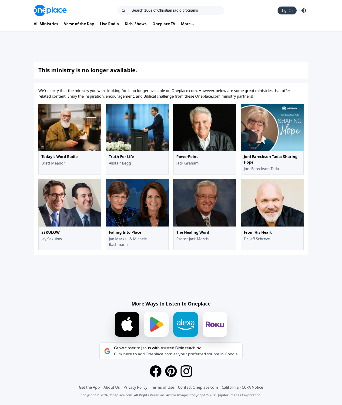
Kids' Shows (136, 23)
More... (187, 23)
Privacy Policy (135, 387)
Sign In (287, 10)
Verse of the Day (79, 23)
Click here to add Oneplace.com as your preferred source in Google (176, 354)
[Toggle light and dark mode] (303, 10)
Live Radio (109, 23)
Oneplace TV (163, 23)
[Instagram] (186, 371)
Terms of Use (162, 387)
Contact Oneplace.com (198, 387)
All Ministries (46, 23)
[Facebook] (155, 371)
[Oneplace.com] (50, 10)
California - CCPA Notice (242, 387)
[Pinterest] (171, 371)
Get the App (89, 387)
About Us (112, 387)
